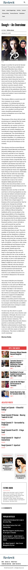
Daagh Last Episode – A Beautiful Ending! (12, 408)
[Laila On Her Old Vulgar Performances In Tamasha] (5, 384)
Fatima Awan (10, 30)
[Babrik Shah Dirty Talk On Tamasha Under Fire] (5, 394)
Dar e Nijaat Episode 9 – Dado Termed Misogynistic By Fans (13, 544)
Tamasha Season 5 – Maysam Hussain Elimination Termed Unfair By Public (17, 363)
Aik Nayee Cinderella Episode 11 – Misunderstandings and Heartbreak (7, 467)
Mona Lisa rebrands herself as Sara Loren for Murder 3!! (20, 477)
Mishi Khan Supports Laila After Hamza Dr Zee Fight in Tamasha (13, 531)
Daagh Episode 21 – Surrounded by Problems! (12, 424)
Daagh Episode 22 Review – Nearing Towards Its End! (13, 416)
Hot (12, 356)
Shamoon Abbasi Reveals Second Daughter (18, 353)
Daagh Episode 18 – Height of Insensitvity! (11, 439)
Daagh (3, 412)
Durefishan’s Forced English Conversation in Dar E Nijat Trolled (18, 374)
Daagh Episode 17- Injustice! (10, 445)
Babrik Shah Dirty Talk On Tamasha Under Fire (17, 393)
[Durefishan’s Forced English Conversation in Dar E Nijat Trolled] (5, 374)
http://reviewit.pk (6, 490)
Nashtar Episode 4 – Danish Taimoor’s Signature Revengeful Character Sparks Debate (13, 538)
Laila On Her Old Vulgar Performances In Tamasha (17, 383)
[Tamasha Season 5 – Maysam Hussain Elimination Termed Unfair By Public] (5, 363)
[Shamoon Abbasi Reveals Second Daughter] (5, 354)
